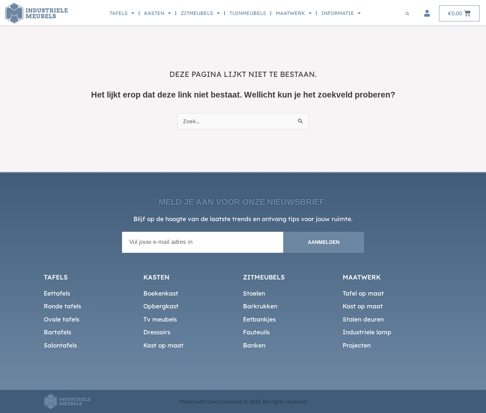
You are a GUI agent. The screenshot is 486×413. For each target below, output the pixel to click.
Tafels (119, 13)
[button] (407, 13)
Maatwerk (290, 13)
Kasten (154, 13)
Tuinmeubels (247, 13)
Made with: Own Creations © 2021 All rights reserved (243, 401)
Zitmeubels (197, 13)
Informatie (337, 13)
